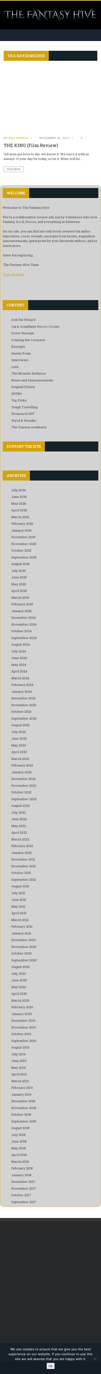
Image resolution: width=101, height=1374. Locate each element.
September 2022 (24, 799)
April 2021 (18, 913)
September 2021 (23, 879)
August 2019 (20, 1047)
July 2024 (18, 651)
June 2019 (18, 1061)
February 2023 (22, 765)
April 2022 (19, 832)
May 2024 (18, 664)
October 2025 (21, 550)
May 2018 (18, 1148)
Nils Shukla (18, 138)
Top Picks (19, 400)
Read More (14, 169)
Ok (51, 1366)
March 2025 (20, 597)
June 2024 (19, 658)
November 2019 (23, 1027)
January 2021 (21, 933)
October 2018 (21, 1114)
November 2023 (23, 705)
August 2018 (20, 1128)
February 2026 (22, 523)
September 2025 (24, 557)
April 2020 (19, 993)
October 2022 (21, 792)
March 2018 (20, 1161)
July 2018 (18, 1135)
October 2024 (21, 631)
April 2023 (19, 752)
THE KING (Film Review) (31, 145)
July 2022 (18, 812)
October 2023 (21, 711)
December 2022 (23, 778)
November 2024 (24, 624)
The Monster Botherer (28, 373)
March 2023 (20, 758)
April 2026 (19, 510)
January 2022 (21, 852)
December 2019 (23, 1020)
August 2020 (20, 967)
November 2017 (23, 1188)
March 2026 (20, 517)
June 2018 (18, 1141)
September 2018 (23, 1121)
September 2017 (23, 1202)
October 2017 (21, 1195)
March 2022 (20, 839)
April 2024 (19, 671)
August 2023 (20, 725)
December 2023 (23, 698)
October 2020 (21, 953)
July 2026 (18, 490)
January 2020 (21, 1014)
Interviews (19, 360)
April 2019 (19, 1074)
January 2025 (21, 611)
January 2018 (21, 1175)
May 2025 (18, 584)
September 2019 (23, 1040)
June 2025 (19, 577)
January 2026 (21, 530)
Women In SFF (22, 413)
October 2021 (21, 873)
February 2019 (22, 1087)
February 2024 (22, 684)
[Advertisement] (50, 1281)
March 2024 (20, 678)
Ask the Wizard (23, 319)
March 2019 (20, 1081)
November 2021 (23, 866)
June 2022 (19, 819)
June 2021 (18, 899)
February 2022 (22, 846)
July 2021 (18, 893)
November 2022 (23, 785)
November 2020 (24, 946)
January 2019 (21, 1094)
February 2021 (22, 926)
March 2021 (20, 920)
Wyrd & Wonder (24, 420)
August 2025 (20, 564)
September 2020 (24, 960)
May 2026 (18, 503)
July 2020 (18, 973)
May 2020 (18, 987)
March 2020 (20, 1000)
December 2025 (23, 537)
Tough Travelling (24, 407)
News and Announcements (32, 380)
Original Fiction (23, 387)
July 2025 (18, 570)
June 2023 (19, 738)
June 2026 (19, 496)
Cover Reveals (22, 333)
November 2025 (23, 544)
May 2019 (18, 1067)
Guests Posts (21, 353)
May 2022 (18, 826)
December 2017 (23, 1181)
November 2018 (23, 1108)
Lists (15, 367)
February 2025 (22, 604)
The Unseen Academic (29, 427)
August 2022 (20, 805)
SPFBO (16, 393)
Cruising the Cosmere (28, 340)
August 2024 (20, 644)
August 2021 (20, 886)
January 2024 (21, 691)
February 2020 (22, 1007)
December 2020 (23, 940)
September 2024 (24, 638)
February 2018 (22, 1168)
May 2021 (18, 906)
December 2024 (23, 617)
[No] (94, 1358)
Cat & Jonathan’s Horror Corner (35, 326)
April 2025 (19, 590)
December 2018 (23, 1101)
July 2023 (18, 732)
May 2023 (18, 745)
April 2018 (19, 1155)
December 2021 (23, 859)
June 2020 (19, 980)
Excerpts (18, 346)
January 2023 (21, 772)
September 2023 (24, 718)
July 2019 (18, 1054)
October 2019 (21, 1034)
